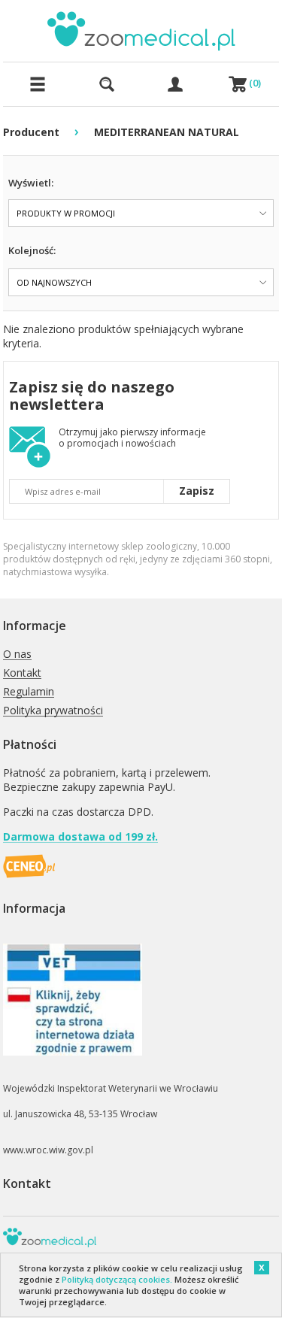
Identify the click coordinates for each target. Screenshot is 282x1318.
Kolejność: (32, 250)
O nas (17, 654)
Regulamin (28, 692)
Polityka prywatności (53, 711)
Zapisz (196, 490)
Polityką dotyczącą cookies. (117, 1279)
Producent (31, 132)
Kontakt (22, 673)
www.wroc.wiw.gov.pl (48, 1150)
